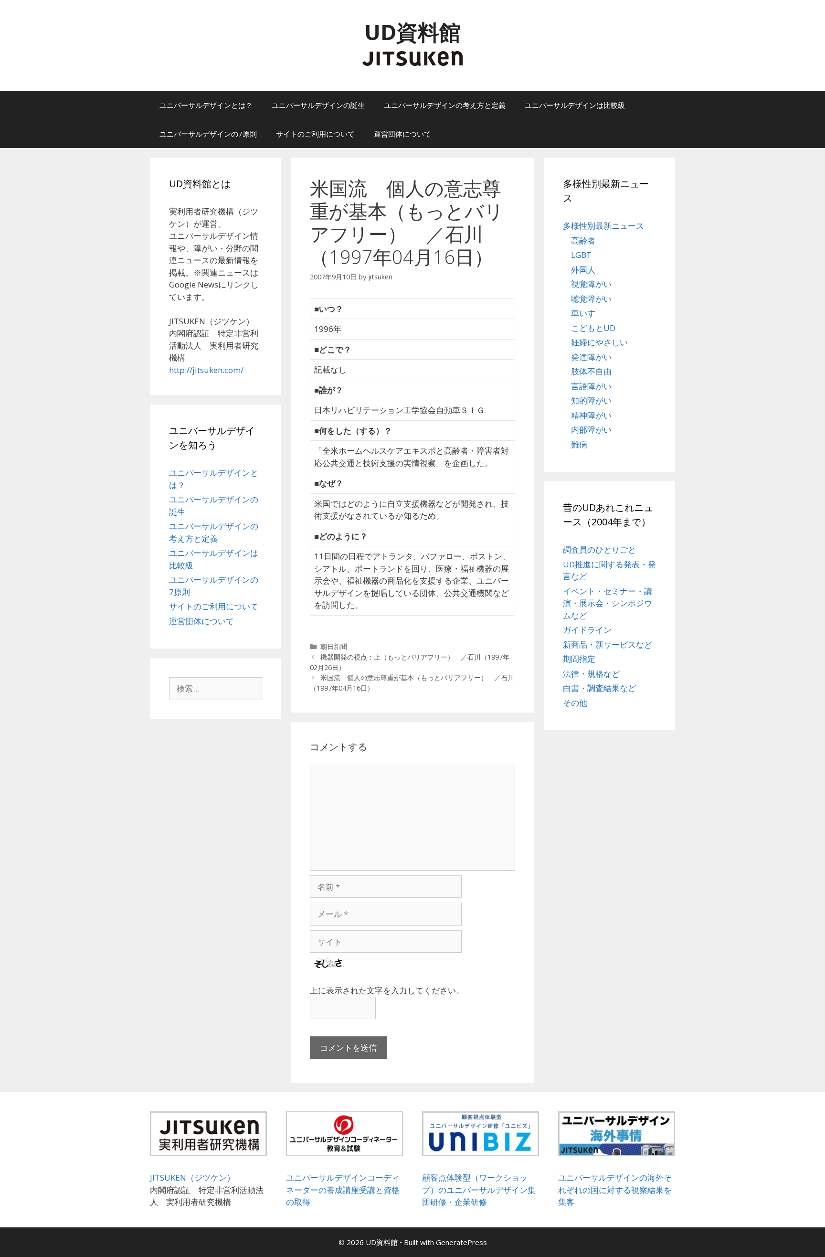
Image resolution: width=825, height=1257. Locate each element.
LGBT (581, 254)
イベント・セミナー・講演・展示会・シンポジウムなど (607, 603)
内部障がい (591, 429)
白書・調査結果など (599, 687)
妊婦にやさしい (599, 342)
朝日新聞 (333, 646)
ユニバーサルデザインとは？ (206, 105)
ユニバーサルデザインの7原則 (208, 133)
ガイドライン (587, 629)
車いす (583, 313)
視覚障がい (591, 283)
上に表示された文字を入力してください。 (387, 990)
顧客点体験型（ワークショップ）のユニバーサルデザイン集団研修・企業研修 (479, 1189)
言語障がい (591, 386)
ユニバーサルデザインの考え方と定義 (445, 105)
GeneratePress (461, 1242)
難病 (579, 444)
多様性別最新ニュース (603, 225)
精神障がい (591, 415)
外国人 (583, 269)
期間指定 (579, 658)
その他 (575, 702)
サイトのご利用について (315, 133)
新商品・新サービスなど (607, 644)
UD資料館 (412, 31)
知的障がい (591, 400)
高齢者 (583, 240)
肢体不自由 (591, 371)
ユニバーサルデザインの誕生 (318, 105)
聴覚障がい (591, 298)
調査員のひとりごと (599, 549)
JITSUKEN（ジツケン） (192, 1177)
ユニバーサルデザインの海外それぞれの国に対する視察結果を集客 (615, 1189)
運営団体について (402, 133)
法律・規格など (591, 673)
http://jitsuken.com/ (206, 369)
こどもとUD (593, 327)
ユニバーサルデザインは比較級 (575, 105)
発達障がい (591, 357)
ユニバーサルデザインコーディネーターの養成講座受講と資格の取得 (343, 1189)
